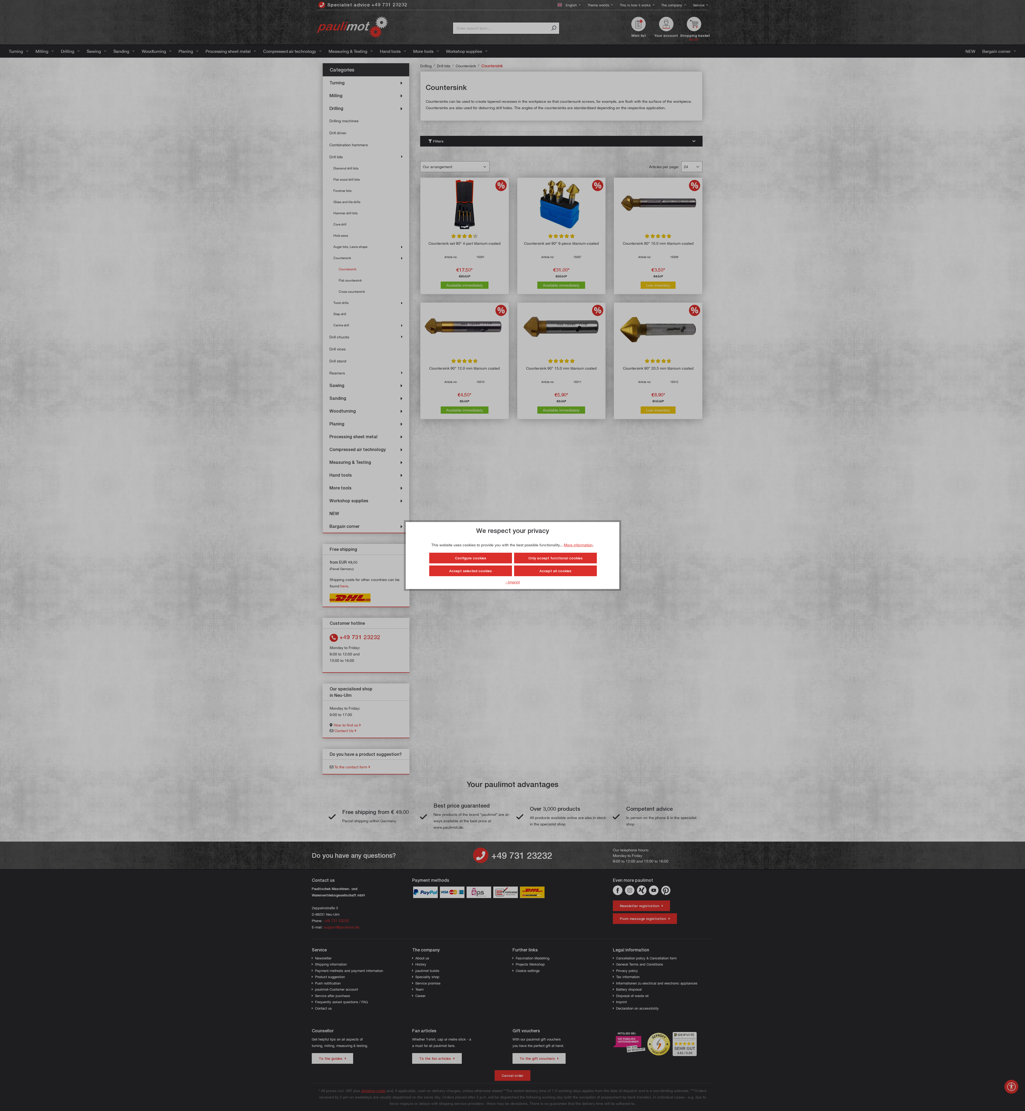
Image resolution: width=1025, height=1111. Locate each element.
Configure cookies (470, 558)
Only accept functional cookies (555, 558)
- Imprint (513, 582)
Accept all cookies (555, 571)
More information (578, 545)
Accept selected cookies (470, 571)
